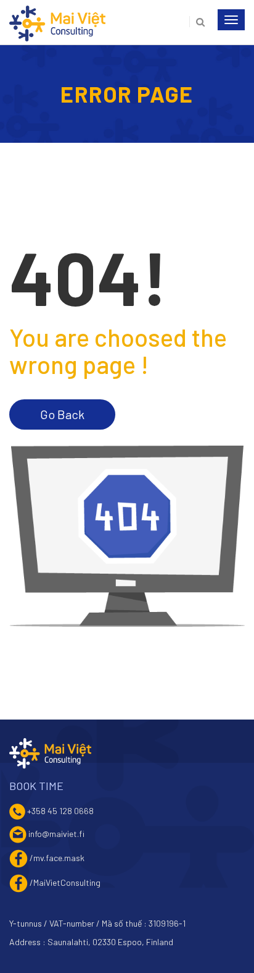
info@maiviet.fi (56, 833)
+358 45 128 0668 (60, 810)
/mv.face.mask (57, 857)
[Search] (197, 21)
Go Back (62, 414)
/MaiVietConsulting (65, 882)
